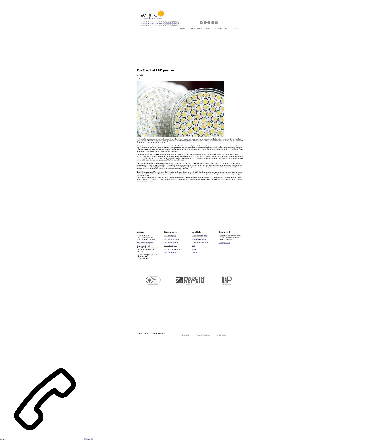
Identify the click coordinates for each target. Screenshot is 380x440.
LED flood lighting (170, 252)
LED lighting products (199, 239)
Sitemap (194, 252)
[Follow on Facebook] (208, 22)
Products (191, 28)
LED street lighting (170, 236)
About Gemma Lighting (199, 236)
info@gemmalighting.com (152, 23)
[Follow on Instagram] (212, 22)
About (199, 28)
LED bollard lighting (170, 246)
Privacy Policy (185, 335)
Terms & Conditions (203, 335)
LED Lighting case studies (200, 242)
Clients (207, 28)
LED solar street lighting (171, 239)
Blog (193, 246)
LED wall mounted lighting (172, 249)
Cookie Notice (221, 335)
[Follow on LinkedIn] (201, 22)
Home (182, 28)
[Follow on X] (205, 22)
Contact (235, 28)
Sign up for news (224, 243)
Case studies (218, 28)
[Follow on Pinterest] (216, 22)
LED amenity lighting (171, 242)
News (227, 28)
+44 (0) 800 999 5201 (173, 23)
